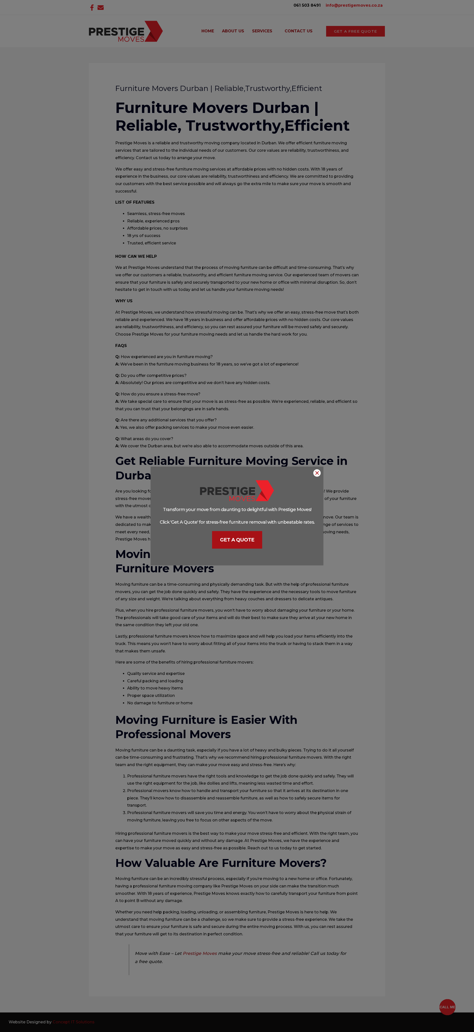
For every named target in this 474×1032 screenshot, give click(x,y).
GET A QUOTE (237, 540)
